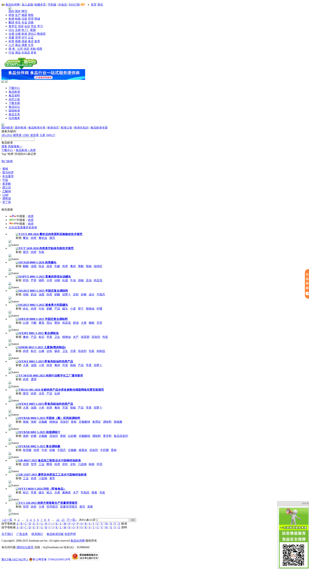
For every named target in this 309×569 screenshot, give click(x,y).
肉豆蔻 (98, 280)
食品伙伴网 (12, 4)
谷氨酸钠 (84, 421)
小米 (41, 365)
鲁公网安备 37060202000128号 (51, 559)
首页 (94, 4)
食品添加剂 (121, 435)
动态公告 (14, 99)
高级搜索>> (15, 146)
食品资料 (14, 95)
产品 (57, 308)
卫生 (57, 336)
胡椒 (81, 280)
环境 (99, 464)
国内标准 (7, 127)
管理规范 (52, 506)
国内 (11, 11)
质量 (11, 37)
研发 (11, 14)
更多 (33, 52)
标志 (33, 351)
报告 (31, 14)
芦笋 (33, 280)
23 (63, 519)
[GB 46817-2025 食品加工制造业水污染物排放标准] (10, 467)
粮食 (94, 492)
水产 (76, 336)
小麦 (73, 308)
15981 (26, 135)
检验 (18, 18)
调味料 (107, 421)
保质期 (85, 336)
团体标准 (14, 110)
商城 (37, 18)
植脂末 (83, 450)
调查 (24, 45)
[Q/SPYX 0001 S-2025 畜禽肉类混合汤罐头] (10, 283)
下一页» (71, 519)
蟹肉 (57, 322)
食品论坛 (14, 106)
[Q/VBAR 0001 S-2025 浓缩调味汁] (10, 439)
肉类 (31, 216)
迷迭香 (34, 135)
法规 (18, 33)
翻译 (11, 22)
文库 (31, 45)
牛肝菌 (104, 450)
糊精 (91, 322)
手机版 (52, 4)
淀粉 (76, 294)
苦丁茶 (6, 202)
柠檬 (99, 308)
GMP (5, 194)
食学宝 (13, 26)
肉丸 (26, 308)
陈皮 (41, 266)
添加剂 (96, 336)
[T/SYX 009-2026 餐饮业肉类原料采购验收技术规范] (10, 241)
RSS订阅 (74, 4)
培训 (21, 26)
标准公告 (66, 127)
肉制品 (101, 351)
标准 (24, 33)
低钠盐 (98, 266)
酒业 (18, 52)
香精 (74, 421)
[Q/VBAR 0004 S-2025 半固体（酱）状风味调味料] (10, 424)
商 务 (12, 48)
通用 (33, 379)
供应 (26, 48)
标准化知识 (81, 127)
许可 (24, 37)
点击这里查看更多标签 (23, 227)
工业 (41, 464)
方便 (41, 506)
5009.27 (50, 135)
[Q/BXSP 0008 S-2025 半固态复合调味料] (10, 325)
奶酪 (57, 294)
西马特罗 (8, 172)
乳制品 (85, 492)
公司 (20, 48)
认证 (31, 37)
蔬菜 (49, 266)
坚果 (49, 336)
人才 (11, 45)
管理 (31, 18)
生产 (18, 14)
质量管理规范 (68, 506)
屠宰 (52, 478)
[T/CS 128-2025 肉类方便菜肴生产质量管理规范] (10, 509)
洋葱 (73, 351)
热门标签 (7, 161)
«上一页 (7, 519)
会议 (27, 26)
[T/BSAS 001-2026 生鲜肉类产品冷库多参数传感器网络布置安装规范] (10, 396)
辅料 (41, 280)
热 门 (25, 30)
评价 (65, 464)
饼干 (81, 308)
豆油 (89, 280)
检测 (11, 18)
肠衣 (57, 351)
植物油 (90, 308)
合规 (11, 33)
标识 (41, 336)
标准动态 (53, 127)
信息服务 (14, 118)
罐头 (65, 308)
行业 (11, 52)
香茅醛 (6, 183)
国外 (18, 11)
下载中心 (14, 88)
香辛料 (107, 435)
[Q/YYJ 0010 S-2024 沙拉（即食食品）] (10, 495)
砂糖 (84, 294)
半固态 (101, 294)
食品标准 (14, 91)
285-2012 (6, 135)
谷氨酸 (43, 421)
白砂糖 (72, 435)
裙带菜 (17, 135)
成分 (91, 294)
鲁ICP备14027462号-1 (14, 559)
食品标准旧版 (55, 534)
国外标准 (20, 127)
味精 (91, 464)
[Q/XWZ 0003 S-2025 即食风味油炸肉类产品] (10, 368)
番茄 (41, 322)
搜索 (4, 146)
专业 (24, 22)
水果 (57, 492)
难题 (24, 14)
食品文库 (14, 114)
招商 (39, 48)
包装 (41, 252)
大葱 (84, 322)
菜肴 (90, 506)
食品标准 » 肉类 (26, 150)
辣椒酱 (118, 421)
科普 (11, 41)
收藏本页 (40, 4)
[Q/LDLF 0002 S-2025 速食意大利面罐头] (10, 311)
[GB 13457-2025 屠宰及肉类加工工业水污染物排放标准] (10, 481)
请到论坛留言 (25, 547)
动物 (57, 280)
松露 (65, 280)
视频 (18, 41)
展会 (18, 45)
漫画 (24, 41)
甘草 (99, 322)
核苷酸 (27, 450)
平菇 (5, 180)
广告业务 (22, 534)
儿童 (42, 135)
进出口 (32, 33)
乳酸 (57, 266)
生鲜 (57, 393)
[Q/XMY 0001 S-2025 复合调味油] (10, 340)
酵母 (49, 464)
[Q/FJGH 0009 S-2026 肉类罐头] (10, 269)
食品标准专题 (99, 127)
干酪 (33, 322)
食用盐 (96, 421)
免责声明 (70, 534)
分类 (49, 280)
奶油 (33, 294)
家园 (33, 30)
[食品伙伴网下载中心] (20, 68)
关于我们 (7, 534)
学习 (40, 26)
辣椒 (89, 266)
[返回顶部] (1, 565)
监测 (26, 464)
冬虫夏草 (8, 176)
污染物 (82, 464)
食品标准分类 (36, 127)
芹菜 (65, 365)
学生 (33, 26)
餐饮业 (43, 237)
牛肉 (41, 308)
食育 (37, 41)
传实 (18, 22)
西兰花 (6, 187)
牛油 (73, 280)
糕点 (49, 492)
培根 (26, 294)
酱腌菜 (66, 492)
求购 (33, 48)
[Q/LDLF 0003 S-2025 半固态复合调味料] (10, 297)
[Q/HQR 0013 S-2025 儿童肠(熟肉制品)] (10, 354)
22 (58, 519)
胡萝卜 (66, 294)
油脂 (33, 266)
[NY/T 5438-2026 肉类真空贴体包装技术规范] (10, 255)
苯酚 (81, 266)
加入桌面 (27, 4)
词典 (31, 22)
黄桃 (5, 168)
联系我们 (37, 534)
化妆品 (62, 4)
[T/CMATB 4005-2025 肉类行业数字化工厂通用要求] (10, 382)
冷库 (41, 393)
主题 (18, 30)
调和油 (6, 198)
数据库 (41, 33)
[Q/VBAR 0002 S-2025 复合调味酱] (10, 453)
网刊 (24, 11)
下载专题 (14, 103)
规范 (52, 237)
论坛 (11, 30)
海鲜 (33, 421)
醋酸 (26, 266)
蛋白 (49, 322)
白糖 (41, 351)
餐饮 (26, 237)
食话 (31, 41)
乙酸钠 (6, 191)
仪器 (24, 18)
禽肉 (73, 266)
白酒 (26, 322)
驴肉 (26, 280)
